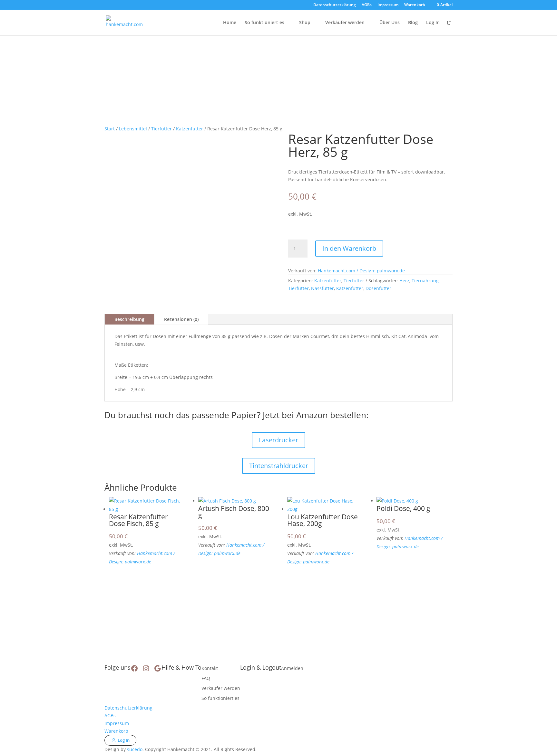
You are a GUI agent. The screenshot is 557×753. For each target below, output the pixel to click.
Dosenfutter (378, 288)
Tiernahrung (425, 281)
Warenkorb (414, 5)
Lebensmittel (133, 129)
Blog (413, 22)
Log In (433, 22)
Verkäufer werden (345, 22)
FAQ (205, 678)
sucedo (134, 749)
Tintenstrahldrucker (278, 465)
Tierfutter (161, 129)
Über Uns (389, 22)
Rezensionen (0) (181, 319)
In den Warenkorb (349, 248)
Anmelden (292, 668)
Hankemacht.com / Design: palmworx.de (361, 271)
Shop (304, 22)
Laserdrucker (278, 440)
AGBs (367, 5)
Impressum (387, 5)
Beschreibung (129, 319)
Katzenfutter (189, 129)
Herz (404, 281)
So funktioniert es (264, 22)
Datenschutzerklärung (334, 5)
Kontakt (209, 668)
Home (229, 22)
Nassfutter (322, 288)
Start (109, 129)
